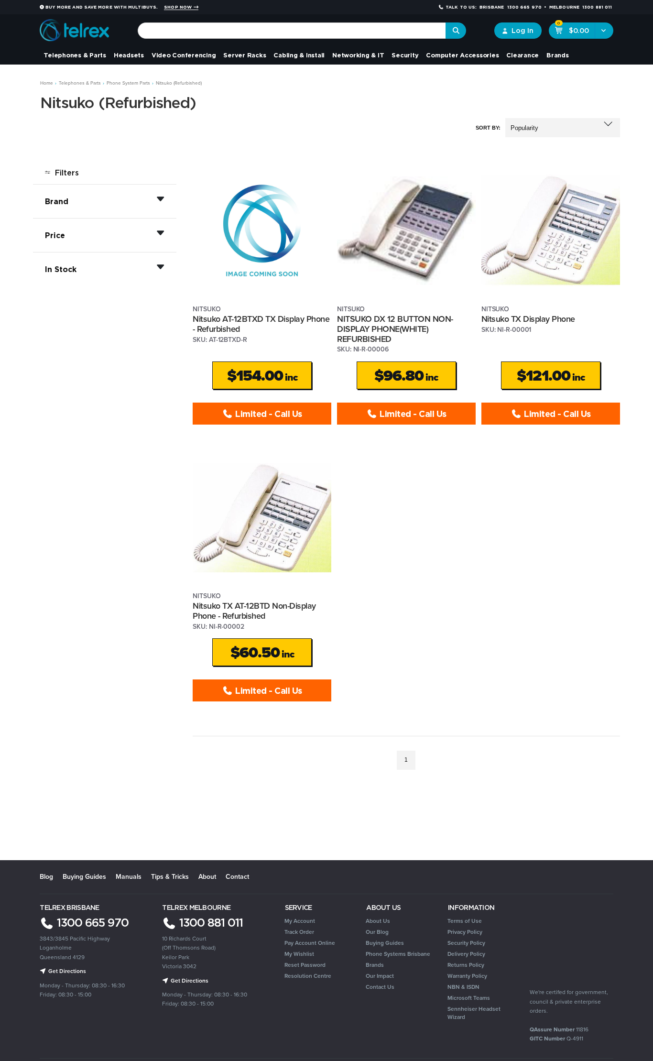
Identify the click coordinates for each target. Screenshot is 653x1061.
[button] (562, 127)
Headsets (129, 55)
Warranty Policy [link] (467, 976)
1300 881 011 (209, 922)
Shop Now (178, 7)
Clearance (522, 55)
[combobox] (292, 30)
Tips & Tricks (170, 877)
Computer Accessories (462, 55)
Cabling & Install (299, 55)
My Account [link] (299, 921)
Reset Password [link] (305, 965)
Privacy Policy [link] (464, 932)
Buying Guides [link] (385, 943)
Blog (46, 877)
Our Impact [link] (380, 976)
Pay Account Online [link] (309, 943)
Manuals (128, 877)
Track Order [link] (299, 932)
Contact (237, 877)
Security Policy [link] (466, 943)
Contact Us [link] (380, 987)
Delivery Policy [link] (466, 954)
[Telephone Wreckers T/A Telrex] (74, 27)
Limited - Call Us (267, 413)
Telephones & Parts (75, 55)
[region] (104, 465)
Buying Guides (84, 877)
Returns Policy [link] (465, 965)
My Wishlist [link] (299, 954)
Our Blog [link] (377, 932)
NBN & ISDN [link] (463, 987)
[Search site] (456, 30)
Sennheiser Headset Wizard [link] (474, 1013)
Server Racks (244, 55)
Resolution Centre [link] (307, 976)
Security (405, 55)
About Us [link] (378, 921)
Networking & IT (358, 55)
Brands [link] (375, 965)
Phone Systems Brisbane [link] (398, 954)
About (207, 877)
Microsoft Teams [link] (468, 998)
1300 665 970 (91, 922)
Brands (557, 55)
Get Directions (66, 971)
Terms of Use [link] (464, 921)
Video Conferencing (184, 55)
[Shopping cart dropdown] (604, 30)
